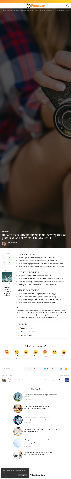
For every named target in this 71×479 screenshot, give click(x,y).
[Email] (15, 245)
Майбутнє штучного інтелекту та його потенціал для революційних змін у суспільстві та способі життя (40, 442)
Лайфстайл (6, 231)
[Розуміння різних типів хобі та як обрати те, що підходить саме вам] (18, 431)
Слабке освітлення (27, 335)
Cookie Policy (23, 472)
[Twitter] (11, 245)
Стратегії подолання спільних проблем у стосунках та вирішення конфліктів (7, 289)
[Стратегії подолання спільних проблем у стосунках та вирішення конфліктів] (7, 277)
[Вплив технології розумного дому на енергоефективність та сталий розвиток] (18, 420)
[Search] (67, 5)
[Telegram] (13, 245)
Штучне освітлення (27, 332)
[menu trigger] (4, 5)
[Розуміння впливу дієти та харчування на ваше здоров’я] (18, 397)
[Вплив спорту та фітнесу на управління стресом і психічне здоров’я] (18, 454)
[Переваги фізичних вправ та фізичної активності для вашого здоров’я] (18, 408)
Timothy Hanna (12, 242)
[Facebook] (9, 245)
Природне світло (26, 328)
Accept (22, 475)
